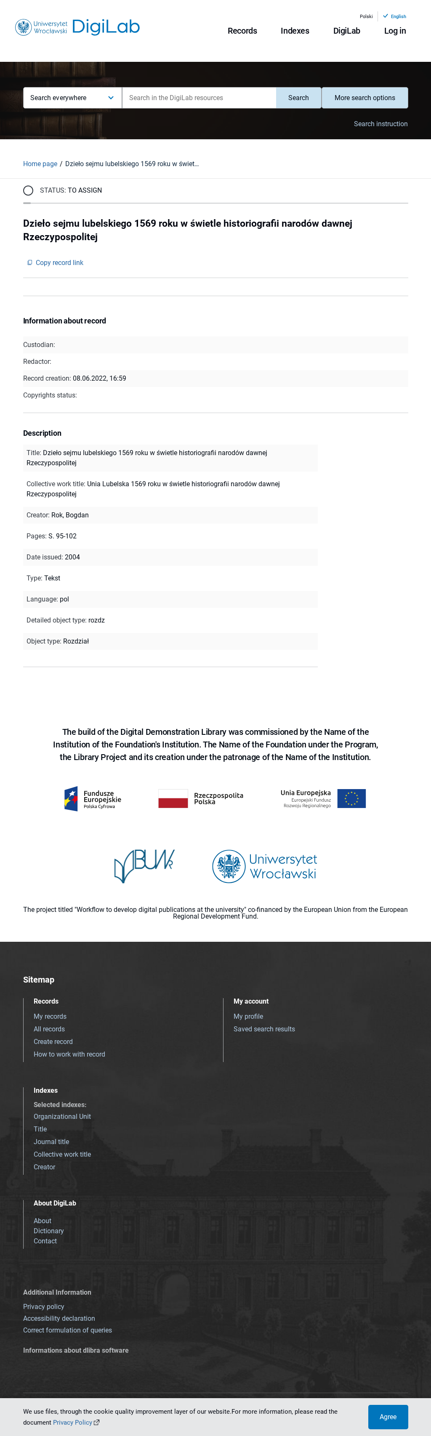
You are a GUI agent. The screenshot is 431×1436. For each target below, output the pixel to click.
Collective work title (62, 1154)
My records (50, 1016)
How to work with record (69, 1054)
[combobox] (199, 98)
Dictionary (49, 1231)
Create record (53, 1042)
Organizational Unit (62, 1117)
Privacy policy (43, 1307)
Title (40, 1129)
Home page (40, 164)
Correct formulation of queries (67, 1330)
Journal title (51, 1142)
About (42, 1221)
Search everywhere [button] (58, 98)
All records (49, 1029)
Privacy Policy (72, 1422)
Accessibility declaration (59, 1318)
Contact (45, 1241)
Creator (44, 1167)
